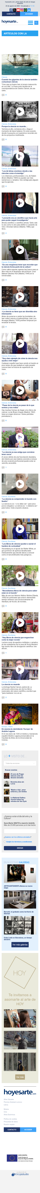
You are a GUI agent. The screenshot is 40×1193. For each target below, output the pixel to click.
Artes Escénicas (9, 1114)
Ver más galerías (20, 944)
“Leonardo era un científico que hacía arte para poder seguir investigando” (19, 219)
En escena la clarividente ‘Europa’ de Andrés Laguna (17, 730)
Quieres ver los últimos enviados (17, 837)
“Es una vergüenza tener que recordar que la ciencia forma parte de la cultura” (20, 265)
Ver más (20, 1077)
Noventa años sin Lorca (17, 783)
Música (6, 1109)
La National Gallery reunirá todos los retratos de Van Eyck (19, 799)
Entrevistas (12, 124)
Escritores (11, 496)
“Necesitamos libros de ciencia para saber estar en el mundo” (19, 591)
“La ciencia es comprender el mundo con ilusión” (19, 500)
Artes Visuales (9, 1099)
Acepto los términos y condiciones (19, 842)
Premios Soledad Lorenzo (13, 1102)
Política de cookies (10, 1119)
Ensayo (4, 726)
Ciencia (4, 77)
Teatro (10, 726)
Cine (5, 1112)
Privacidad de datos (11, 1121)
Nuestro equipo (9, 1124)
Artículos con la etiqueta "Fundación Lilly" (17, 34)
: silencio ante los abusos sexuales (17, 775)
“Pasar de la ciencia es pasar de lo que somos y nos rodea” (18, 406)
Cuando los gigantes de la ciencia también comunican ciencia (19, 80)
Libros (6, 1105)
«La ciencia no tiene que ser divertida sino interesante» (19, 312)
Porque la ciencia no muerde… (15, 126)
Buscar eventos (11, 770)
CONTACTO (11, 14)
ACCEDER (29, 14)
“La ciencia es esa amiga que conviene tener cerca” (18, 453)
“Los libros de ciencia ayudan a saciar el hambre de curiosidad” (19, 544)
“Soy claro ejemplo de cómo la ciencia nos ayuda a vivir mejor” (19, 359)
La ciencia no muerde (11, 684)
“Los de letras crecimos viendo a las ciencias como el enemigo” (17, 172)
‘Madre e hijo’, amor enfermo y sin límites (19, 790)
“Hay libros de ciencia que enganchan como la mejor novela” (18, 638)
